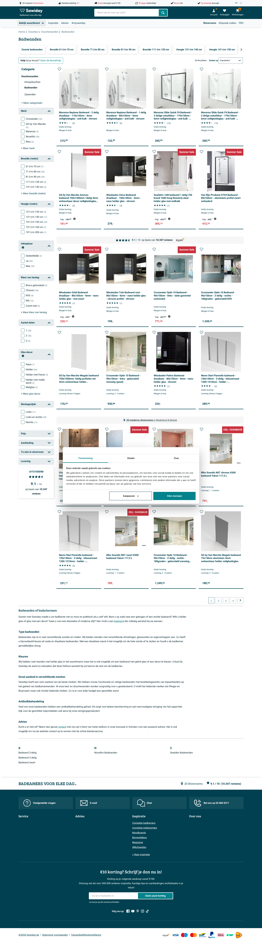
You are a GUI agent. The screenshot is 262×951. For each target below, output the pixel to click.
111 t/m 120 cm (36, 182)
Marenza (32, 131)
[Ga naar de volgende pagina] (240, 600)
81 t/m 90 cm (35, 177)
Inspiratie (53, 23)
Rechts (31, 422)
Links (31, 412)
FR (236, 3)
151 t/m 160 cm (36, 227)
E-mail (93, 803)
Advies (65, 23)
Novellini (32, 136)
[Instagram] (142, 911)
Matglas (32, 387)
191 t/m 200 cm (36, 232)
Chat (149, 803)
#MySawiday (139, 847)
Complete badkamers (143, 823)
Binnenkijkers (139, 837)
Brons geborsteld (36, 285)
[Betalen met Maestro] (184, 935)
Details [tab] (131, 458)
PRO (241, 23)
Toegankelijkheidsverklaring (86, 935)
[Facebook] (128, 911)
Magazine (137, 842)
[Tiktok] (147, 911)
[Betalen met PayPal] (211, 935)
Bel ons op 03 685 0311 (216, 803)
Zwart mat (33, 306)
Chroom (32, 290)
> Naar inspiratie (141, 854)
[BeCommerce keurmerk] (230, 935)
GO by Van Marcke (36, 125)
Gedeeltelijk (34, 256)
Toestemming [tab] (85, 458)
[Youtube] (133, 911)
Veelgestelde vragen (44, 803)
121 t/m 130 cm (36, 212)
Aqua (30, 364)
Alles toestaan (174, 496)
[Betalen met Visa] (175, 935)
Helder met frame (37, 374)
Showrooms (209, 23)
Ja (29, 261)
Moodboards (139, 833)
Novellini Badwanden (105, 752)
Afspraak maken (227, 23)
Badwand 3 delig (27, 757)
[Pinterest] (137, 911)
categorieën (31, 103)
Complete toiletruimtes (144, 828)
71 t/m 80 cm (35, 171)
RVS (30, 295)
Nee (30, 266)
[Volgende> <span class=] (241, 49)
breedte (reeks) (33, 193)
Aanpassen (129, 496)
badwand (119, 621)
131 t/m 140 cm (36, 187)
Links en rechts (36, 417)
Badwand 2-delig (27, 752)
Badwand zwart (26, 762)
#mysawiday (78, 23)
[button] (59, 69)
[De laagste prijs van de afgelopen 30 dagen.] (74, 218)
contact (62, 727)
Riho (30, 142)
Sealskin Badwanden (181, 752)
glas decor (30, 394)
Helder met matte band (35, 381)
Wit (30, 300)
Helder (31, 369)
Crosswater (34, 119)
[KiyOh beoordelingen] (166, 935)
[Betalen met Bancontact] (202, 935)
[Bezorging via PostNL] (239, 935)
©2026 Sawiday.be (28, 935)
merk (28, 148)
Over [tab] (176, 458)
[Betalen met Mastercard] (193, 935)
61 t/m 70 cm (35, 166)
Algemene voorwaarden (55, 935)
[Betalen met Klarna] (220, 935)
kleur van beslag (34, 312)
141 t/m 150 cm (36, 222)
